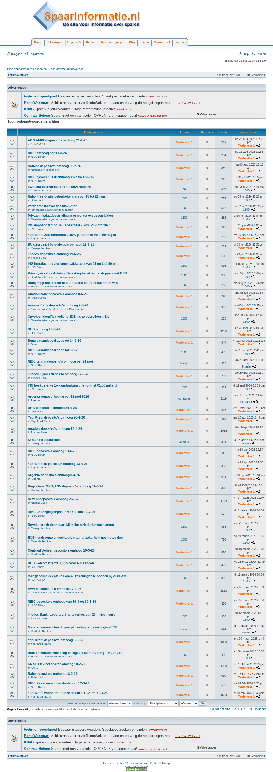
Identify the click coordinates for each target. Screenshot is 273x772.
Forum (144, 42)
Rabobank (37, 200)
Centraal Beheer (41, 554)
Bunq (34, 344)
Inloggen (16, 54)
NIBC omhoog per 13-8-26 (47, 153)
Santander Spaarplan (44, 440)
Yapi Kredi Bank (41, 238)
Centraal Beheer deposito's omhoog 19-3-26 (61, 550)
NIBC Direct (38, 156)
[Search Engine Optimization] (136, 770)
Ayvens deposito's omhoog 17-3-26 (54, 589)
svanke (184, 441)
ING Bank (37, 228)
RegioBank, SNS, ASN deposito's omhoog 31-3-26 (65, 486)
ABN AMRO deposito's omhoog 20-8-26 (57, 140)
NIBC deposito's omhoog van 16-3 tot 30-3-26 (62, 602)
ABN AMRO (38, 144)
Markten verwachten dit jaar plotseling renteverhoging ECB (72, 627)
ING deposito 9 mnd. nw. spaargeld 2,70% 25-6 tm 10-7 (69, 225)
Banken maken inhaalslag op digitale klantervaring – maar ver (75, 653)
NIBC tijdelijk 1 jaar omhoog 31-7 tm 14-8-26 (61, 177)
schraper (184, 398)
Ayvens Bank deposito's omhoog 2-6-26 (58, 305)
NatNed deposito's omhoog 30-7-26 (54, 166)
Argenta (36, 400)
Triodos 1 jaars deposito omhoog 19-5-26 (58, 374)
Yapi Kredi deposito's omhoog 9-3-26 (55, 640)
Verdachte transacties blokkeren (52, 206)
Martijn (184, 363)
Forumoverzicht (18, 74)
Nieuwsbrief (162, 42)
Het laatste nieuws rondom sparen (52, 209)
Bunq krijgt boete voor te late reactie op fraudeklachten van (73, 283)
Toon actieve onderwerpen (66, 68)
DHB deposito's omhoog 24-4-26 (52, 408)
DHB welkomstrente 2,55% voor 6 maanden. (61, 563)
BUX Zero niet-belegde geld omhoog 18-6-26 (61, 244)
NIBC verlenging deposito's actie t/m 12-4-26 (61, 512)
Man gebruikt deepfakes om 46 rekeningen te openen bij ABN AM (77, 576)
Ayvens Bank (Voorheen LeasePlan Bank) (57, 309)
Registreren (36, 54)
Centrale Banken (41, 190)
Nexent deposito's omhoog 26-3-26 (54, 499)
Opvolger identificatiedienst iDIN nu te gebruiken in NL (68, 316)
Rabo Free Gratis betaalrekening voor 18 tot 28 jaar (66, 196)
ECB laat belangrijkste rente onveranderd (59, 187)
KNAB (34, 667)
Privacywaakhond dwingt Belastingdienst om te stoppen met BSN (77, 273)
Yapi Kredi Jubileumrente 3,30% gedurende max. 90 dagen (72, 235)
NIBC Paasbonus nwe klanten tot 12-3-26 (59, 683)
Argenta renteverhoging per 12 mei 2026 (58, 397)
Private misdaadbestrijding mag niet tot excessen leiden (70, 216)
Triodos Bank (39, 257)
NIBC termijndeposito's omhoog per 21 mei (60, 361)
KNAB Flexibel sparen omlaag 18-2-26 (57, 664)
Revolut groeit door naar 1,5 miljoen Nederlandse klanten (71, 525)
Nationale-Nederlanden (45, 169)
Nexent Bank (39, 502)
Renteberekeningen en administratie (53, 219)
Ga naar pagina (220, 708)
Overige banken (41, 248)
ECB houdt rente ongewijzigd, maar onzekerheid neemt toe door (76, 537)
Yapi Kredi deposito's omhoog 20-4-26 (56, 417)
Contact (180, 42)
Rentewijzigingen (113, 42)
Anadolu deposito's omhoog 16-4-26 (55, 429)
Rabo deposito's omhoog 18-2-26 (53, 674)
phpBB (123, 763)
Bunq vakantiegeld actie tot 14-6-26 (54, 340)
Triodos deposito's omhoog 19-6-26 (54, 254)
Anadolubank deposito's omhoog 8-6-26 (58, 294)
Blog (132, 42)
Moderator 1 (184, 142)
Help (245, 54)
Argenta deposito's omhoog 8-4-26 (54, 475)
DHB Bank (37, 333)
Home (38, 42)
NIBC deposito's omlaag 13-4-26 (52, 451)
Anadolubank (39, 297)
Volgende (260, 708)
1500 (184, 188)
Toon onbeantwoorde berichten (27, 68)
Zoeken (260, 54)
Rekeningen (54, 42)
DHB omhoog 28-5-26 (44, 329)
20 (251, 708)
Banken (91, 42)
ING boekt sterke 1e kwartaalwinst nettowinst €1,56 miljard (72, 385)
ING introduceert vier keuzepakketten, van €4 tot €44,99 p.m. (73, 264)
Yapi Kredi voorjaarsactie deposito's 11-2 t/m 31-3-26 (68, 693)
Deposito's (74, 42)
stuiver (184, 629)
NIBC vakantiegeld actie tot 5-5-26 (53, 350)
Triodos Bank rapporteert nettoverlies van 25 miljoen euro (71, 614)
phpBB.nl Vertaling (136, 766)
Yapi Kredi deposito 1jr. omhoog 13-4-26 (58, 464)
